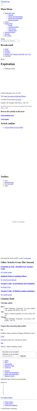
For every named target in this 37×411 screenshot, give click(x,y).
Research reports (13, 20)
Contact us (8, 367)
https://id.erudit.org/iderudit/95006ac (15, 96)
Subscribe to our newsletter (10, 354)
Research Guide (9, 366)
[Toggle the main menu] (1, 5)
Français (7, 34)
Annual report (12, 30)
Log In (7, 22)
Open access (12, 29)
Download (27, 258)
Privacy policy (9, 402)
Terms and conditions (11, 405)
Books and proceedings (15, 18)
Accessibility (8, 364)
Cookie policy (9, 403)
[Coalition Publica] (7, 397)
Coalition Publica (13, 27)
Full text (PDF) (9, 127)
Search (3, 39)
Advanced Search (10, 32)
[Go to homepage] (5, 1)
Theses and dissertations (15, 16)
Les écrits (7, 52)
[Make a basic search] (19, 41)
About (10, 23)
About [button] (7, 23)
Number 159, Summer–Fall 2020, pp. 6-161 (18, 54)
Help (6, 362)
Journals (10, 15)
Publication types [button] (10, 13)
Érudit (10, 25)
